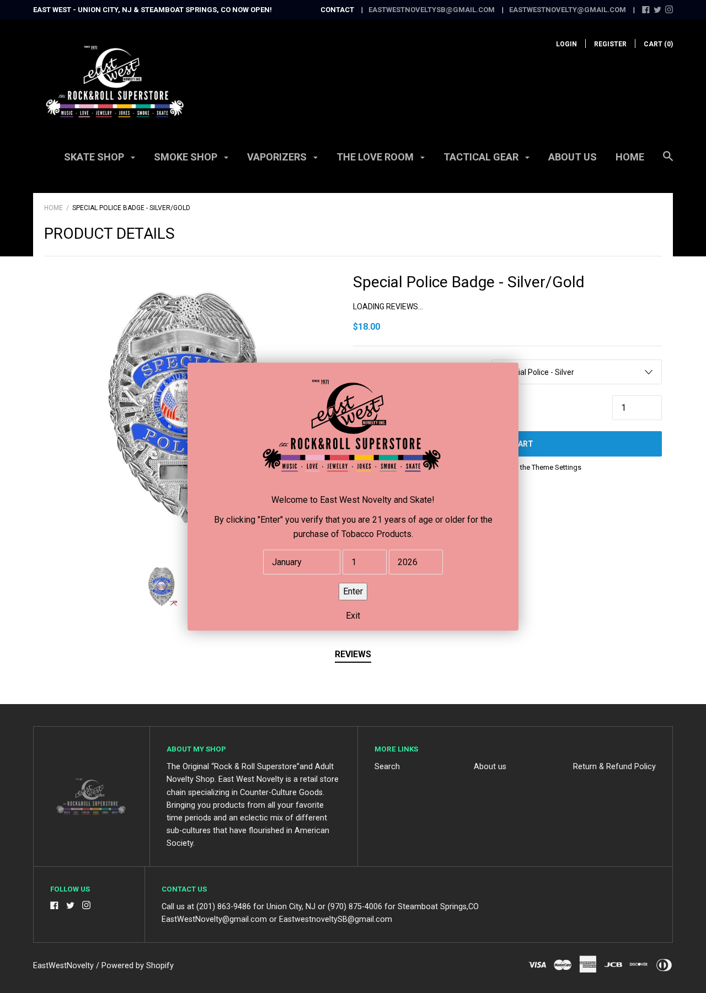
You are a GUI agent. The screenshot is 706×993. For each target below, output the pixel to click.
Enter (353, 591)
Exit (353, 615)
